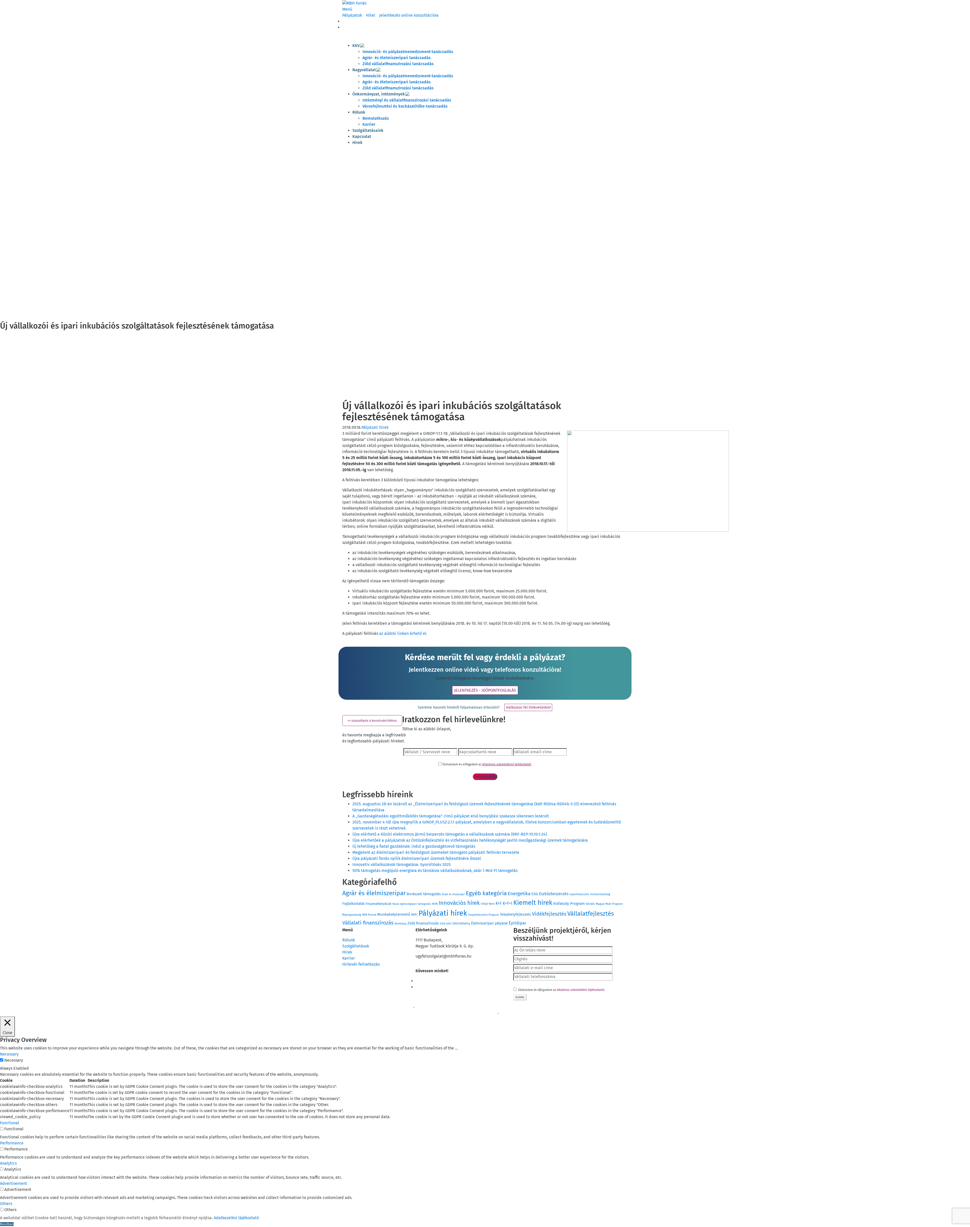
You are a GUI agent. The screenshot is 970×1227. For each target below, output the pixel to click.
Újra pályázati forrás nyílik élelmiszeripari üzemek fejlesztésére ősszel (416, 858)
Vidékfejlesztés (549, 914)
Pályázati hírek (375, 427)
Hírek (357, 142)
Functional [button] (9, 1122)
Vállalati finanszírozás (368, 923)
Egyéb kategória (486, 893)
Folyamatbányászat (378, 904)
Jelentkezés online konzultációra (409, 15)
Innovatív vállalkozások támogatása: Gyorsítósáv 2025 (401, 864)
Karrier (368, 124)
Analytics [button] (8, 1163)
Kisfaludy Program (569, 903)
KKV (356, 45)
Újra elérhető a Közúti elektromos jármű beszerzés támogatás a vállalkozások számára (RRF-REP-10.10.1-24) (449, 834)
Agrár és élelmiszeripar (374, 893)
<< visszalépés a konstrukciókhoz (372, 720)
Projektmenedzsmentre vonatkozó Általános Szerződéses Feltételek (463, 1007)
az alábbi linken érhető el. (403, 633)
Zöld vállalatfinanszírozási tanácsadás (398, 63)
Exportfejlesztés (579, 894)
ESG (534, 894)
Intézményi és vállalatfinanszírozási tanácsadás (406, 100)
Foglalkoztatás (353, 904)
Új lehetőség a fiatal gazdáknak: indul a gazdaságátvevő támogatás (413, 846)
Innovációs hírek (459, 903)
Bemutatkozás (375, 118)
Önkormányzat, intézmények (378, 94)
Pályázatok (352, 15)
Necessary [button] (9, 1054)
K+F (499, 903)
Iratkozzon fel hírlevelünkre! (528, 707)
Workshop (400, 923)
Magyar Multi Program (609, 904)
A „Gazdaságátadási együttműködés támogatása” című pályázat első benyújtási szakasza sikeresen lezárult (450, 816)
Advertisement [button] (13, 1183)
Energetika (519, 893)
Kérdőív (590, 904)
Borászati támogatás (424, 894)
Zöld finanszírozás (423, 923)
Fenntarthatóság (600, 894)
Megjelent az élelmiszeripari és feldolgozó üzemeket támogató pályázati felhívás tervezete (435, 852)
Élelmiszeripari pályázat (489, 923)
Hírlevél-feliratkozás (361, 964)
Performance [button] (11, 1143)
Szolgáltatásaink (367, 130)
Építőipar (517, 923)
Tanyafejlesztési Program (483, 914)
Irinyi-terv (488, 904)
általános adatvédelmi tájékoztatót (506, 764)
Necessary (13, 1060)
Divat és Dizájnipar (453, 894)
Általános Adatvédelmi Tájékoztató (472, 1013)
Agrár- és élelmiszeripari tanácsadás (396, 57)
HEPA (435, 904)
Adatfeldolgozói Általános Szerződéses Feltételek (534, 1013)
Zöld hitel (445, 923)
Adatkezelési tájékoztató (236, 1217)
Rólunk (358, 112)
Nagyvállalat (364, 69)
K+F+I (507, 903)
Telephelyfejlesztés (515, 914)
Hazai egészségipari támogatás (411, 904)
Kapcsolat (361, 136)
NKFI (414, 914)
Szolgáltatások (355, 946)
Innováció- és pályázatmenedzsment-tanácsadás (407, 51)
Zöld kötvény (461, 923)
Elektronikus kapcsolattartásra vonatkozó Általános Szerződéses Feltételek (394, 1013)
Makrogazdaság (351, 914)
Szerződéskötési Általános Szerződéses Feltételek (377, 1007)
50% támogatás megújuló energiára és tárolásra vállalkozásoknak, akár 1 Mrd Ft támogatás (435, 870)
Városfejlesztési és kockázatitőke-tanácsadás (405, 106)
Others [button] (6, 1203)
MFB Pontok (369, 914)
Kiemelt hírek (532, 903)
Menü (347, 9)
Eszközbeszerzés (553, 893)
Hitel (370, 15)
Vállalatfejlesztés (590, 913)
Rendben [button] (7, 1224)
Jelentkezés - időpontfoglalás (485, 690)
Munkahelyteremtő (393, 914)
